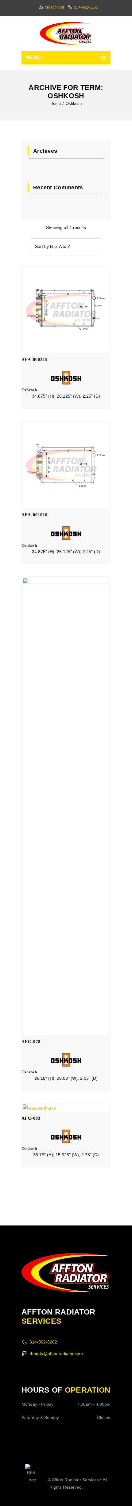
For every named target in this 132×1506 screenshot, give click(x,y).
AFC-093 (31, 1118)
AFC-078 (31, 1041)
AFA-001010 (34, 515)
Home (55, 103)
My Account (54, 7)
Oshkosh (74, 103)
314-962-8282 (86, 7)
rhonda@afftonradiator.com (56, 1353)
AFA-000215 (34, 359)
